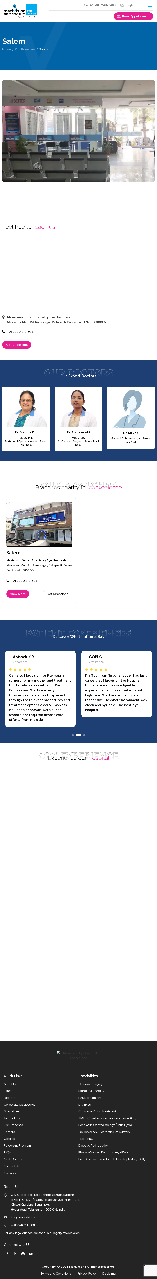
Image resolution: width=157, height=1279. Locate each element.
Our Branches (25, 49)
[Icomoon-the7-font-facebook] (7, 1253)
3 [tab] (83, 735)
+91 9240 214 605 (20, 332)
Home (6, 49)
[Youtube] (30, 1253)
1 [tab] (73, 735)
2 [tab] (77, 735)
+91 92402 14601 (106, 5)
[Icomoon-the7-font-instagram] (23, 1253)
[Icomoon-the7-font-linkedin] (15, 1253)
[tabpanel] (27, 201)
